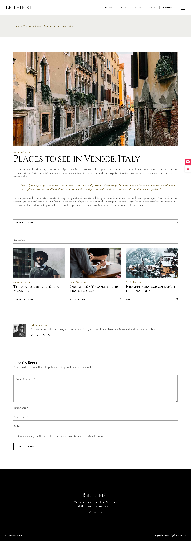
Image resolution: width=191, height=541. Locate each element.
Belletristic (78, 299)
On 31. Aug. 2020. (21, 151)
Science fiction (31, 26)
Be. (101, 512)
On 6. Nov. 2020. (78, 282)
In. (49, 334)
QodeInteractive (179, 535)
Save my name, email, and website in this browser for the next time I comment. (62, 436)
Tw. (38, 334)
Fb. (32, 334)
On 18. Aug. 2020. (134, 282)
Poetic (130, 299)
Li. (44, 334)
